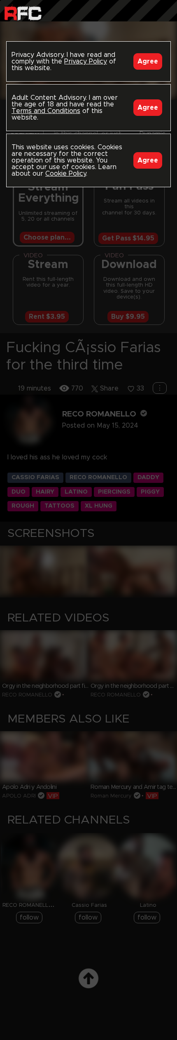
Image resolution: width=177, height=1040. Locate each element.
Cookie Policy (65, 173)
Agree (147, 61)
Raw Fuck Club (23, 12)
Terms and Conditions (46, 111)
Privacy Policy (85, 61)
